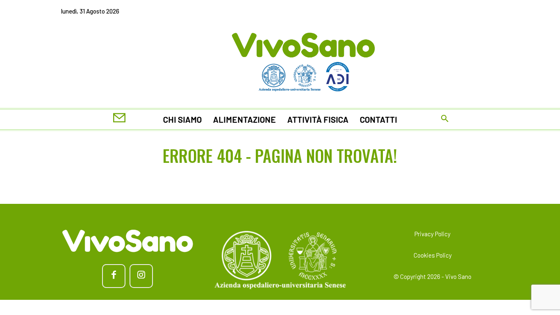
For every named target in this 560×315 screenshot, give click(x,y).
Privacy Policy (432, 233)
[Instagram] (141, 276)
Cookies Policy (433, 255)
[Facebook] (113, 276)
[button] (445, 119)
